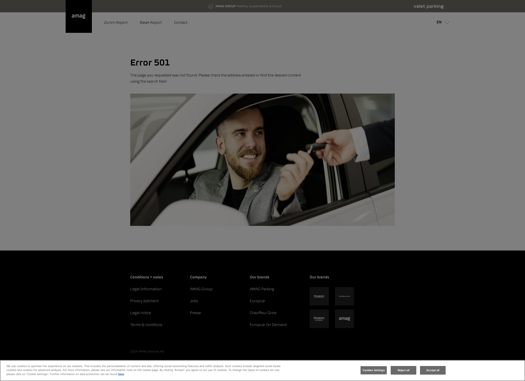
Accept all (432, 370)
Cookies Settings (374, 370)
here (121, 374)
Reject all (403, 370)
